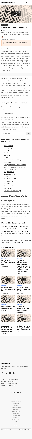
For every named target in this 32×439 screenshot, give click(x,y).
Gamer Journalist (16, 411)
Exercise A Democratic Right (12, 190)
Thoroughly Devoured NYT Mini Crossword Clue (23, 308)
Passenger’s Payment (10, 186)
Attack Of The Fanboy (16, 401)
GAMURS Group (27, 429)
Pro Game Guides (16, 395)
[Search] (26, 2)
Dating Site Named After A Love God (15, 164)
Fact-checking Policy (13, 379)
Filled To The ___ (9, 188)
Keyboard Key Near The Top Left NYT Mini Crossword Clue (24, 328)
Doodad (6, 157)
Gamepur (16, 399)
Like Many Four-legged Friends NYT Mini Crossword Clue (24, 289)
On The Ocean (8, 150)
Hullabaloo (7, 183)
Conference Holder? (10, 174)
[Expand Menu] (29, 2)
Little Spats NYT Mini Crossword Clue (8, 307)
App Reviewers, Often (10, 179)
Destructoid (16, 409)
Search (28, 133)
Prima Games (16, 403)
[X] (6, 373)
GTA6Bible (16, 426)
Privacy (3, 385)
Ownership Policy (12, 385)
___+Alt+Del (8, 148)
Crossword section (17, 242)
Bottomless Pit (8, 181)
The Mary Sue (16, 417)
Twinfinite (16, 397)
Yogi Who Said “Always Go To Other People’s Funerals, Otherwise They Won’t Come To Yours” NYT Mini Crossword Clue (24, 266)
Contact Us (3, 381)
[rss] (2, 373)
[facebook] (9, 373)
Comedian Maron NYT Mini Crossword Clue (8, 289)
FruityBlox (16, 421)
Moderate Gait (8, 146)
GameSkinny (16, 413)
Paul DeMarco (4, 266)
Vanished (7, 155)
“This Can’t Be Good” (10, 169)
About (2, 379)
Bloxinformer (16, 424)
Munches (7, 153)
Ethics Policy (11, 381)
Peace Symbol (8, 162)
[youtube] (13, 373)
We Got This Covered (16, 407)
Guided (6, 176)
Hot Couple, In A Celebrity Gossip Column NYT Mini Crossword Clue (7, 328)
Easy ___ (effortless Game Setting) (14, 167)
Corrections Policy (12, 383)
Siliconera (16, 405)
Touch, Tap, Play (16, 419)
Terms (2, 383)
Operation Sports (16, 415)
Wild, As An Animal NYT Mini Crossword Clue (8, 262)
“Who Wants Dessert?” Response (14, 160)
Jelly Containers (9, 172)
